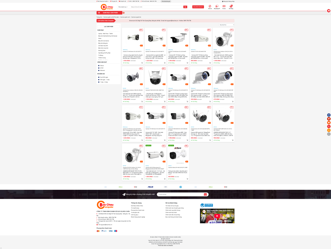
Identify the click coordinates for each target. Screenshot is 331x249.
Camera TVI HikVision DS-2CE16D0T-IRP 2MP (223, 91)
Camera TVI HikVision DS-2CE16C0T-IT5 (155, 128)
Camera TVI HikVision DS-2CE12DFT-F (132, 51)
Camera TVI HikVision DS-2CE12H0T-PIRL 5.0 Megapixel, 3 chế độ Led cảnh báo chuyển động (132, 129)
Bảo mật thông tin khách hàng (174, 217)
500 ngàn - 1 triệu (105, 79)
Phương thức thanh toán (137, 210)
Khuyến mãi (123, 1)
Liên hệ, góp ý (134, 214)
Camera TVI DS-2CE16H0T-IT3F (198, 51)
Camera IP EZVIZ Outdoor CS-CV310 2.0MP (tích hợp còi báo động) (132, 168)
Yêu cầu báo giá (166, 1)
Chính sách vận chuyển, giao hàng (175, 208)
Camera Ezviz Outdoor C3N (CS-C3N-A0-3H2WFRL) (133, 91)
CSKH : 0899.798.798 (134, 1)
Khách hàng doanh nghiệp (138, 217)
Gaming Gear (101, 50)
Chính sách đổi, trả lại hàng (173, 214)
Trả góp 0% (114, 1)
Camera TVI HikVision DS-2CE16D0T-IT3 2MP (178, 91)
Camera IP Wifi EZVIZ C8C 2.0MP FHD (155, 90)
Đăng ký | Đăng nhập (229, 1)
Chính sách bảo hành (171, 212)
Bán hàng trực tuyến (102, 1)
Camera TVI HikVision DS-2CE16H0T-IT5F (177, 52)
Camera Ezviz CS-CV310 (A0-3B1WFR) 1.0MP (200, 129)
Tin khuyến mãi (135, 212)
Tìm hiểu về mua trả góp (172, 205)
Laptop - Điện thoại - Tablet (105, 33)
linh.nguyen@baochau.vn (105, 224)
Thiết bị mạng (102, 57)
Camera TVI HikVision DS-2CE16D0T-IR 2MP (200, 91)
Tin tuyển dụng (135, 208)
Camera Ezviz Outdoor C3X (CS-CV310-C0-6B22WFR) (223, 52)
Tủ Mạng (100, 55)
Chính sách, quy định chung (173, 210)
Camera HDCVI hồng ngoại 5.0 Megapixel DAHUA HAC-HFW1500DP (155, 168)
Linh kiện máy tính (103, 45)
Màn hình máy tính (103, 48)
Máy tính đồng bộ (103, 43)
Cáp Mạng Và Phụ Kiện (104, 53)
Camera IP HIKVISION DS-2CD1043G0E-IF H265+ (177, 129)
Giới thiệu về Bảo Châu (137, 205)
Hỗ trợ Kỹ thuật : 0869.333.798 (149, 1)
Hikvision (102, 70)
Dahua (102, 65)
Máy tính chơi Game (103, 41)
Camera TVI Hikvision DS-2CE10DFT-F (155, 51)
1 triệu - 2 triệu (104, 82)
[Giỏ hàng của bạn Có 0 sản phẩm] (329, 11)
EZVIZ (101, 68)
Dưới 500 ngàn (104, 77)
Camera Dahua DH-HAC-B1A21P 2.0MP (177, 167)
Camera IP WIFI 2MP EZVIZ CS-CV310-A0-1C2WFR (223, 129)
